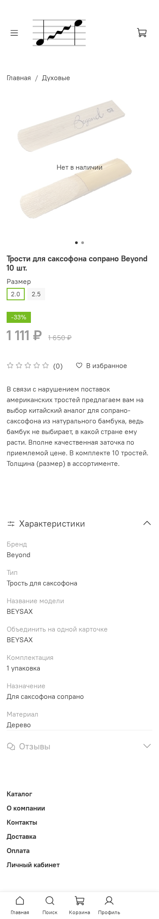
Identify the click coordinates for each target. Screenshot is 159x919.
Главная (19, 77)
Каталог (19, 793)
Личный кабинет (33, 864)
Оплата (18, 850)
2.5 (36, 294)
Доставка (21, 836)
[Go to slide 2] (82, 242)
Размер (19, 281)
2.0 (15, 294)
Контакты (22, 822)
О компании (26, 807)
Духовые (56, 77)
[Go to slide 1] (76, 242)
